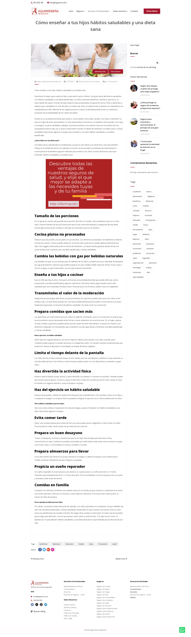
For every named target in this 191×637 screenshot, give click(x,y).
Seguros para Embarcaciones (107, 608)
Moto (147, 239)
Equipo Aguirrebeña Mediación (48, 81)
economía (148, 215)
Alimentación (100, 71)
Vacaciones (137, 272)
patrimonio (137, 244)
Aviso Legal (68, 618)
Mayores (136, 239)
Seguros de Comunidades (106, 597)
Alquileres (151, 196)
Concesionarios (69, 589)
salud (114, 544)
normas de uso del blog (146, 67)
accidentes (137, 191)
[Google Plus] (48, 549)
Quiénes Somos (69, 605)
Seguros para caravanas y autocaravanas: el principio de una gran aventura (149, 125)
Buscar (134, 53)
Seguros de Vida (102, 595)
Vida (148, 272)
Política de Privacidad (71, 613)
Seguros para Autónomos (106, 617)
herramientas (138, 229)
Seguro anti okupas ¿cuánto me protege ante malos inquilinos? (149, 89)
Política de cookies (70, 616)
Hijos (91, 544)
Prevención (102, 544)
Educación (69, 544)
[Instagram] (41, 604)
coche (135, 206)
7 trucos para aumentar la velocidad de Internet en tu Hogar (149, 145)
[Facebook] (40, 549)
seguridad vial (138, 263)
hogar (135, 234)
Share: (33, 550)
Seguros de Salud (103, 603)
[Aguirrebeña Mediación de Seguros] (45, 11)
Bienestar (56, 544)
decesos (148, 210)
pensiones (150, 244)
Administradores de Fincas (73, 586)
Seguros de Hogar (103, 592)
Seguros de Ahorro (103, 614)
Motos (107, 589)
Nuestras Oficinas (70, 607)
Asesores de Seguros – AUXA (74, 595)
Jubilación (146, 234)
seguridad (146, 258)
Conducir (146, 206)
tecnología (137, 267)
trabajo (149, 267)
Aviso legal (134, 45)
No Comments (111, 81)
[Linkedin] (45, 604)
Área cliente (151, 11)
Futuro (145, 225)
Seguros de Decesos (104, 606)
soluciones (153, 263)
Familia (81, 544)
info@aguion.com (58, 2)
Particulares (116, 71)
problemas (137, 253)
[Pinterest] (52, 549)
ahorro (148, 191)
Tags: (33, 544)
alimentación (137, 196)
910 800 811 (38, 2)
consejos (136, 210)
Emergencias (151, 220)
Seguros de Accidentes (105, 600)
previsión (150, 248)
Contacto (67, 610)
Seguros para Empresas (105, 611)
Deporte (136, 215)
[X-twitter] (36, 604)
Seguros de (101, 589)
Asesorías (67, 592)
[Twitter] (44, 549)
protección (150, 253)
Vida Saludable (138, 277)
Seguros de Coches (103, 586)
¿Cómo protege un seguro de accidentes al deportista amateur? (150, 105)
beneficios (43, 544)
